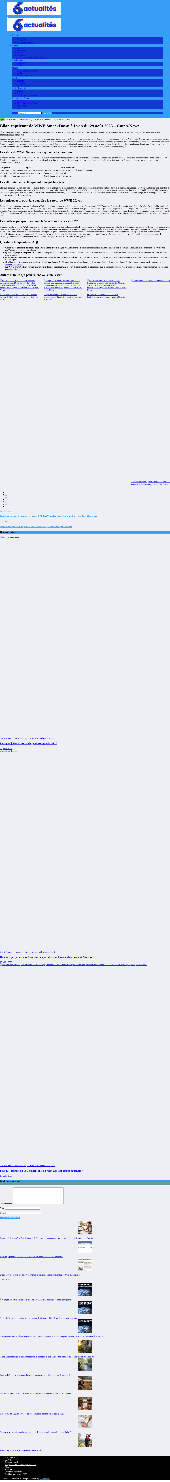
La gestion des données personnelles (20, 1464)
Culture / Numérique (20, 98)
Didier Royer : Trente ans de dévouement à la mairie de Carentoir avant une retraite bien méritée (40, 1275)
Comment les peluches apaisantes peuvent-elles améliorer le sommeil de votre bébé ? (35, 1432)
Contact (8, 1469)
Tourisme (21, 83)
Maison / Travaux (24, 75)
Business (21, 50)
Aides (19, 48)
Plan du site (10, 1457)
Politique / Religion (25, 43)
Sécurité (15, 35)
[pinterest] (6, 502)
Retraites (21, 55)
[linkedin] (6, 497)
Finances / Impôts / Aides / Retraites (32, 57)
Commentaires (6, 1203)
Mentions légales (12, 1462)
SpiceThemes (44, 1478)
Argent (15, 45)
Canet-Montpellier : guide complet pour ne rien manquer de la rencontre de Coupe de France (150, 482)
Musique (21, 101)
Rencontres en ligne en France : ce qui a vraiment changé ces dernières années (32, 1414)
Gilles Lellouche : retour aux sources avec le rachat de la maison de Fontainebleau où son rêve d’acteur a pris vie (47, 1357)
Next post (4, 521)
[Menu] (7, 17)
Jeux (19, 108)
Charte (8, 1467)
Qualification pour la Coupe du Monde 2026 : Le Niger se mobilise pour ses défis (36, 526)
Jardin (19, 73)
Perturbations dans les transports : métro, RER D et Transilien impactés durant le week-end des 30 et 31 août (49, 516)
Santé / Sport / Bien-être (27, 95)
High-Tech (21, 105)
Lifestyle (15, 78)
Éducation (21, 63)
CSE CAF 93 (5, 1279)
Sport (19, 93)
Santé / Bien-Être (19, 88)
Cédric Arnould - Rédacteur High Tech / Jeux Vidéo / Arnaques (31, 119)
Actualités (21, 40)
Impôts (20, 53)
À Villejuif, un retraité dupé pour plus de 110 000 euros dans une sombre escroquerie (35, 1300)
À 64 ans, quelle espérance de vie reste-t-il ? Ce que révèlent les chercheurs (31, 1256)
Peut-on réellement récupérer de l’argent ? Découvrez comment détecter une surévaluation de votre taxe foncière (47, 1238)
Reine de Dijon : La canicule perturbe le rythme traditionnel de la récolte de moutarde (35, 1393)
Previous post (5, 511)
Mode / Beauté (23, 85)
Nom (2, 1208)
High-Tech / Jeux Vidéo (27, 103)
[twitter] (6, 495)
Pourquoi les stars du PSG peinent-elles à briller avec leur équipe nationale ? (41, 1170)
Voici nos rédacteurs (13, 1472)
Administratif (17, 60)
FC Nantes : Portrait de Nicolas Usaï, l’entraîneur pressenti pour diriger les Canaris (106, 295)
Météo (20, 91)
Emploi (20, 65)
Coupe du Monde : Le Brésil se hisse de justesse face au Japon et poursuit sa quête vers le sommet (63, 296)
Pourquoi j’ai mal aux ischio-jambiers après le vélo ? (28, 743)
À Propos (9, 1460)
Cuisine (20, 80)
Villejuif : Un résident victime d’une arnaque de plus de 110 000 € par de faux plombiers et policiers (41, 1318)
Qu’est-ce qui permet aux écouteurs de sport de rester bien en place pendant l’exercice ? (47, 957)
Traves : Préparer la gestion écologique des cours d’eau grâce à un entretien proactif (35, 1375)
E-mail (3, 1213)
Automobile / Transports (27, 70)
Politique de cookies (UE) (16, 1474)
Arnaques (21, 38)
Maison (15, 68)
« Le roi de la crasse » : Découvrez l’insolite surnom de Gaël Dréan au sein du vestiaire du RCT (19, 296)
